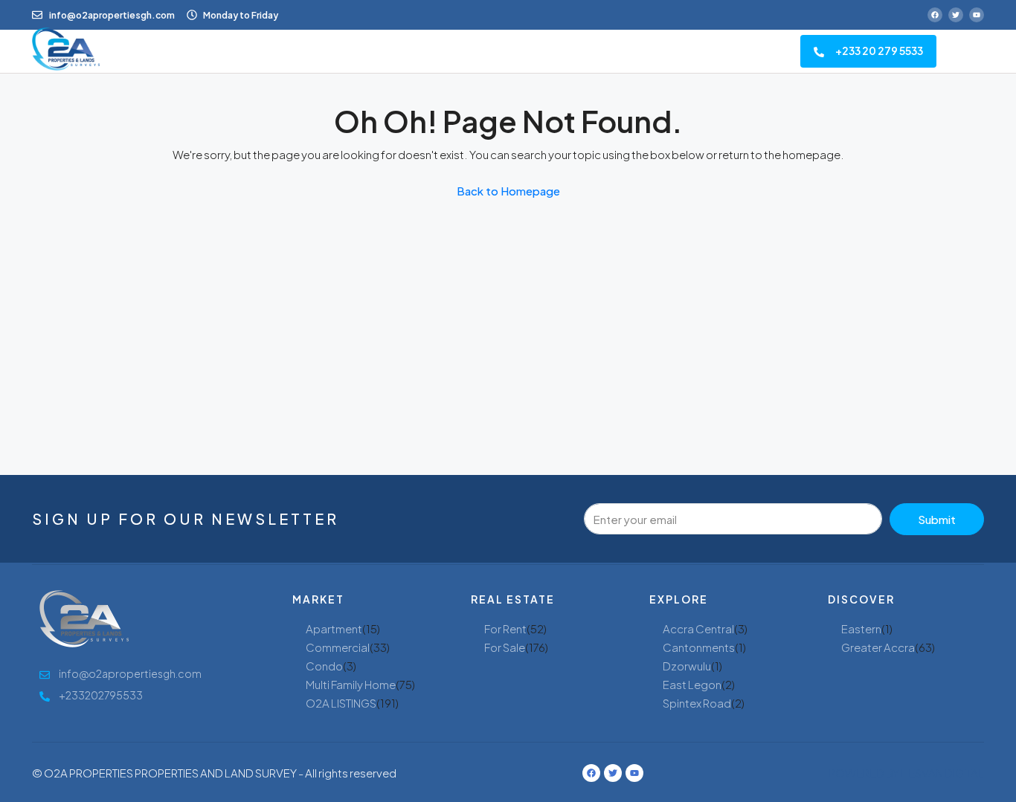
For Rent (505, 628)
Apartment (334, 628)
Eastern (861, 628)
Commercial (338, 647)
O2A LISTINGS (341, 703)
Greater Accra (878, 647)
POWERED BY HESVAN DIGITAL (906, 773)
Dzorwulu (687, 666)
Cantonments (699, 647)
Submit (937, 519)
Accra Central (698, 628)
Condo (324, 666)
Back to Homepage (508, 191)
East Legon (692, 684)
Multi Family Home (351, 684)
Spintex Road (697, 703)
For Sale (504, 647)
